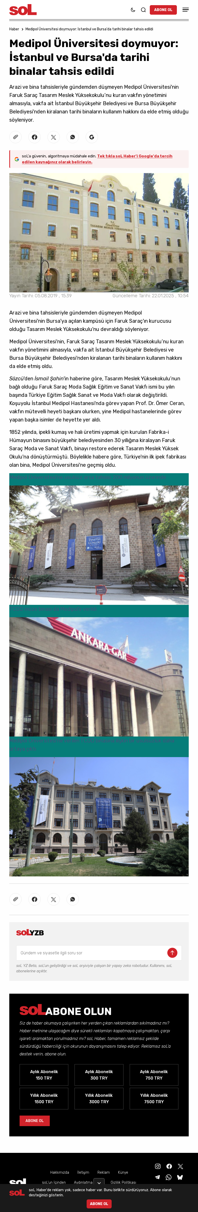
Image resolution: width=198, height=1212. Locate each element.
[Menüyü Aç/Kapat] (185, 9)
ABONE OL (163, 10)
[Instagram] (157, 1166)
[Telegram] (156, 1176)
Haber (14, 29)
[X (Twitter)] (180, 1166)
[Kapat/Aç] (99, 1181)
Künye (123, 1172)
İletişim (83, 1172)
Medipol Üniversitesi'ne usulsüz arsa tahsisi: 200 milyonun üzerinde (87, 477)
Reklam (103, 1172)
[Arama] (143, 10)
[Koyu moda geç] (133, 10)
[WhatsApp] (168, 1176)
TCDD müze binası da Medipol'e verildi (53, 609)
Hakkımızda (59, 1172)
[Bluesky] (180, 1176)
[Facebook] (168, 1166)
